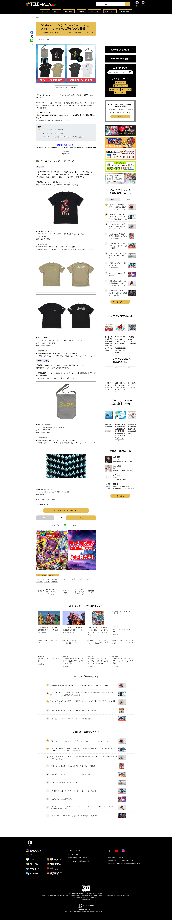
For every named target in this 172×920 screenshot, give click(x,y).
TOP (37, 18)
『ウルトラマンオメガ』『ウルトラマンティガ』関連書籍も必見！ (62, 137)
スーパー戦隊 (125, 11)
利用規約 (120, 857)
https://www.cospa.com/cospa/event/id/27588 (52, 120)
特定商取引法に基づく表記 (116, 863)
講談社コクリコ (132, 438)
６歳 (48, 579)
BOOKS (81, 11)
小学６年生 (39, 581)
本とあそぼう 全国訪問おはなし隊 (78, 861)
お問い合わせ (112, 857)
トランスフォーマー (121, 86)
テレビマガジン (121, 93)
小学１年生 (54, 579)
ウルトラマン (94, 11)
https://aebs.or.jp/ (86, 899)
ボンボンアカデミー (74, 850)
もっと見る (120, 302)
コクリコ (106, 440)
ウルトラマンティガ (53, 575)
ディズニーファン (73, 854)
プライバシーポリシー (126, 860)
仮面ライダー (109, 11)
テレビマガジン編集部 (43, 39)
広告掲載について (113, 860)
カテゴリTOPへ (66, 591)
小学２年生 (62, 579)
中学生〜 (47, 581)
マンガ (56, 11)
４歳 (38, 579)
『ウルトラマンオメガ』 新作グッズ (53, 129)
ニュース (45, 11)
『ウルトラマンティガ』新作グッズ (52, 133)
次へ (81, 518)
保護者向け (54, 581)
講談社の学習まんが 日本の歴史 (77, 858)
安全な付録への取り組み (133, 863)
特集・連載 (68, 11)
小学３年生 (70, 579)
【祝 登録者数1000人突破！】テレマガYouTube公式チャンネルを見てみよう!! (52, 592)
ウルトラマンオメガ (41, 575)
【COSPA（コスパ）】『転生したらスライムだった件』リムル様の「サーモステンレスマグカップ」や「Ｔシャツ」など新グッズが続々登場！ (80, 592)
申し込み (120, 117)
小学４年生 (78, 579)
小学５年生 (85, 579)
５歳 (43, 579)
